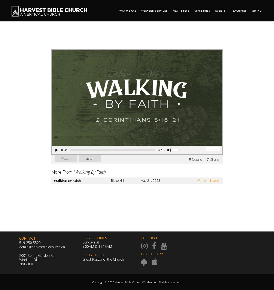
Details (197, 159)
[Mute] (169, 150)
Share (214, 159)
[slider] (112, 150)
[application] (118, 150)
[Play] (56, 150)
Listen (89, 158)
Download (213, 148)
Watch (66, 158)
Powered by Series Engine (207, 192)
